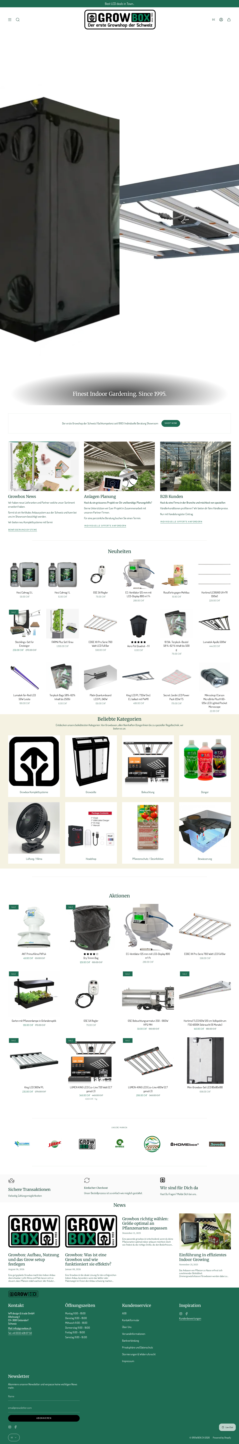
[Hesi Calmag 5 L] (24, 574)
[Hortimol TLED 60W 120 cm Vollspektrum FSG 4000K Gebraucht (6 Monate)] (205, 994)
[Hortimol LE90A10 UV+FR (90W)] (214, 574)
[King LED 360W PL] (34, 1060)
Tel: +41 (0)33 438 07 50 (20, 1333)
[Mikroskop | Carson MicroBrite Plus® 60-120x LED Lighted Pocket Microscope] (214, 677)
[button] (18, 19)
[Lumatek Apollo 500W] (214, 623)
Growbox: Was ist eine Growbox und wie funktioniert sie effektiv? (88, 1259)
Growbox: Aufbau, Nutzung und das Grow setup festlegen (33, 1259)
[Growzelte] (91, 761)
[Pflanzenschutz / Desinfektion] (148, 828)
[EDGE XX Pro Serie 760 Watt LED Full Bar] (100, 623)
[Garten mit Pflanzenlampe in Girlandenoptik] (34, 994)
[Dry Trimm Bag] (91, 927)
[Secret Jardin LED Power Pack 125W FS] (176, 677)
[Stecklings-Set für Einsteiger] (24, 623)
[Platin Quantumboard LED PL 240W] (100, 677)
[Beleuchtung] (148, 761)
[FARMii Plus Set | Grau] (62, 623)
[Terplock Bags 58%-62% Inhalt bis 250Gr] (62, 677)
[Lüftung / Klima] (34, 828)
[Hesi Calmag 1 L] (62, 574)
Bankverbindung (130, 1340)
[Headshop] (91, 828)
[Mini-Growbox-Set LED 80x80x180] (205, 1060)
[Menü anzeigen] (9, 19)
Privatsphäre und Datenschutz (137, 1347)
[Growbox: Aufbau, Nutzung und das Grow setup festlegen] (34, 1231)
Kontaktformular (130, 1320)
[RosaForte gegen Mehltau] (176, 574)
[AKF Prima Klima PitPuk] (34, 927)
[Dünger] (205, 761)
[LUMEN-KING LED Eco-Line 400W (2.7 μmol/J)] (148, 1060)
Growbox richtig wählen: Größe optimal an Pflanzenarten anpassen (145, 1223)
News (119, 1205)
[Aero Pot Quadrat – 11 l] (138, 623)
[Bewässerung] (205, 828)
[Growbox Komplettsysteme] (34, 761)
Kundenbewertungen (190, 1318)
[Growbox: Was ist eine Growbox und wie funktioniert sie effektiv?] (91, 1231)
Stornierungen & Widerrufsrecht (139, 1354)
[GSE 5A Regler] (100, 574)
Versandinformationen (133, 1333)
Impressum (128, 1361)
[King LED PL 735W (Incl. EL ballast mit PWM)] (138, 677)
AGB (124, 1313)
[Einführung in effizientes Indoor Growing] (205, 1231)
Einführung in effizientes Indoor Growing (202, 1257)
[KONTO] (221, 19)
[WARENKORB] (229, 19)
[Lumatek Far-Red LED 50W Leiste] (24, 677)
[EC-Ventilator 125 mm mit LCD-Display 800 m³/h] (138, 574)
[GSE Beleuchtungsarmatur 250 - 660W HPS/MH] (148, 994)
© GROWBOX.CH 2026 (199, 1437)
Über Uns (127, 1327)
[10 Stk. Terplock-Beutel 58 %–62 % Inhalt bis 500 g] (176, 623)
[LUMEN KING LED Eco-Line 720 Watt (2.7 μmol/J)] (91, 1060)
